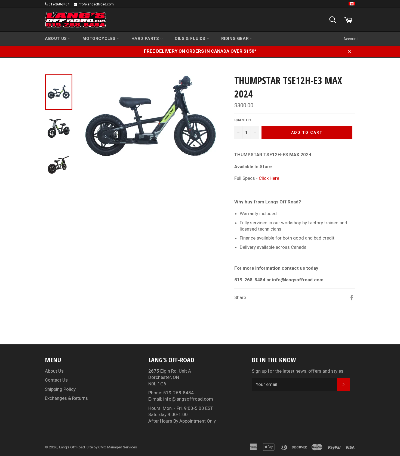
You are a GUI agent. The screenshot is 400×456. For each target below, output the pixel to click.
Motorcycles (99, 38)
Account (350, 39)
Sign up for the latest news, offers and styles (297, 371)
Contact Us (56, 380)
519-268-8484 (59, 4)
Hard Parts (146, 38)
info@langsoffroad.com (96, 4)
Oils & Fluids (191, 38)
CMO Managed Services (117, 447)
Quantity (242, 120)
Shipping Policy (60, 389)
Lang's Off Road (72, 447)
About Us (56, 38)
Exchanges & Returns (66, 398)
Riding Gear (235, 38)
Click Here (269, 178)
